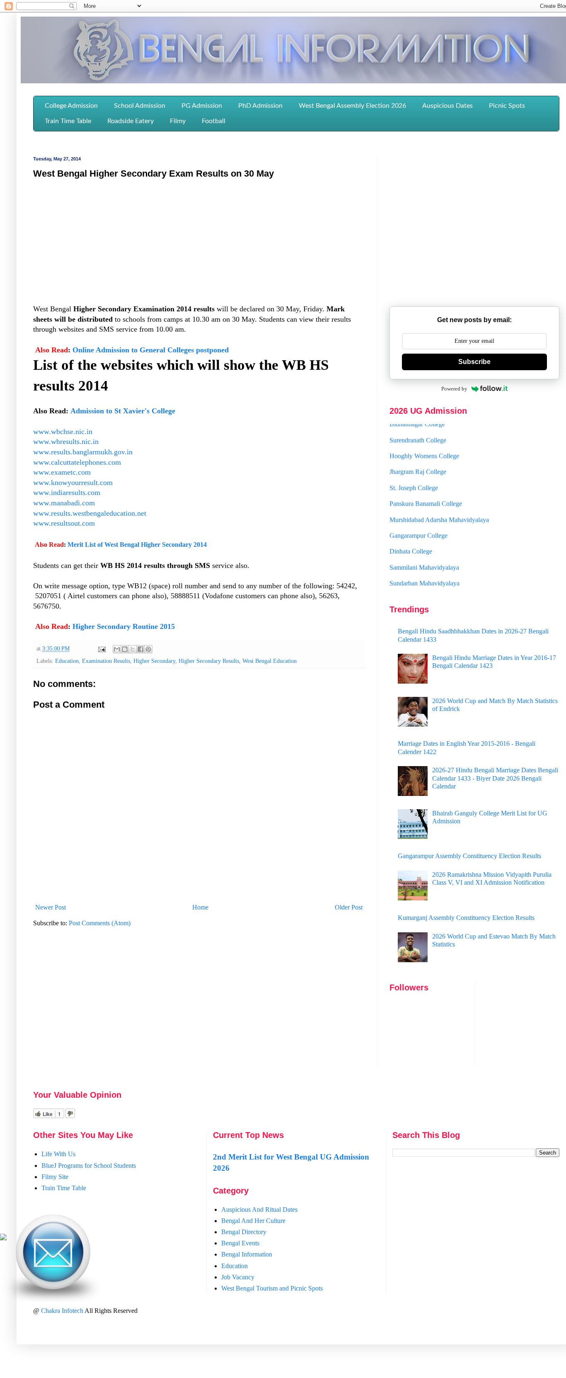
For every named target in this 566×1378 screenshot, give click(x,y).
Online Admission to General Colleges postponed (151, 350)
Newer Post (50, 907)
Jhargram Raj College (417, 459)
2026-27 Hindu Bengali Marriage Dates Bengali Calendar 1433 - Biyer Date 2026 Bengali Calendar (495, 778)
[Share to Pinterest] (148, 649)
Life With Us (58, 1153)
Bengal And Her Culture (253, 1220)
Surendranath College (417, 428)
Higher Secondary (154, 660)
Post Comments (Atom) (100, 923)
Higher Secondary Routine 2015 (124, 626)
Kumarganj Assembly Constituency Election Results (466, 917)
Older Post (349, 907)
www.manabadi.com (64, 503)
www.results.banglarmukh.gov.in (83, 452)
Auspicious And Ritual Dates (259, 1209)
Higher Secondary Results (209, 660)
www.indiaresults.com (66, 492)
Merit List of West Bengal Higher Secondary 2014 (137, 544)
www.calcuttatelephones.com (77, 462)
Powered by (454, 389)
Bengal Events (240, 1243)
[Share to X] (132, 649)
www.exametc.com (62, 472)
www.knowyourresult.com (73, 482)
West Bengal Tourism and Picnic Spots (272, 1288)
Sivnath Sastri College (418, 587)
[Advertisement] (199, 246)
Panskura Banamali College (425, 491)
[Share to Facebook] (140, 649)
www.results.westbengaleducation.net (89, 513)
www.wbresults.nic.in (66, 441)
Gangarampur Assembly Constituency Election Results (469, 855)
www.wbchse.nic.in (62, 431)
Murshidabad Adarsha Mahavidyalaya (439, 507)
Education (67, 660)
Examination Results (106, 660)
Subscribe (474, 361)
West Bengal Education (269, 660)
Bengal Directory (243, 1231)
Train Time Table (63, 1187)
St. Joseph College (413, 475)
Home (200, 907)
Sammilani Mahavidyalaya (424, 555)
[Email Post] (101, 648)
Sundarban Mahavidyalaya (424, 571)
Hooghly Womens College (424, 443)
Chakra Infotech (63, 1310)
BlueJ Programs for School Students (88, 1165)
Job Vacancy (237, 1277)
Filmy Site (54, 1176)
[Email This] (117, 649)
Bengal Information (246, 1254)
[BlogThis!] (125, 649)
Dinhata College (410, 539)
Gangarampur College (418, 523)
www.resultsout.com (64, 523)
